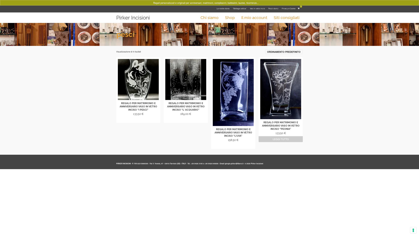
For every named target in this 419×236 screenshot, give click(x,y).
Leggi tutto (281, 139)
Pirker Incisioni (133, 18)
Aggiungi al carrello (138, 120)
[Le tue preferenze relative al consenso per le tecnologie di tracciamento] (413, 230)
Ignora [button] (262, 2)
